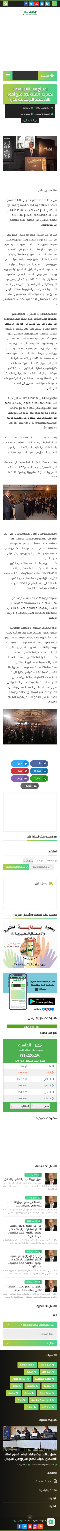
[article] (30, 804)
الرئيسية (45, 76)
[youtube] (36, 3)
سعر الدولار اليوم (32, 1027)
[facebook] (26, 3)
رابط (50, 1498)
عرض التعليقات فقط (41, 867)
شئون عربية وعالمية (41, 1400)
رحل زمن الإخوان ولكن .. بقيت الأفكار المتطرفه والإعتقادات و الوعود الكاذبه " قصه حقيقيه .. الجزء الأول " (25, 1261)
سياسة (12, 1393)
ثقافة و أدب (25, 114)
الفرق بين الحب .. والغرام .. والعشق (23, 1179)
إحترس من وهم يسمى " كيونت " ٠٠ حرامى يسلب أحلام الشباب (23, 1288)
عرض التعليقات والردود (15, 867)
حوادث (27, 1393)
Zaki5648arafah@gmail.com (43, 1464)
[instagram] (35, 1526)
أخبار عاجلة (46, 1364)
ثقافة (15, 1386)
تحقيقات (31, 1386)
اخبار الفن (46, 1372)
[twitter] (31, 3)
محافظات (46, 1407)
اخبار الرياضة (26, 1364)
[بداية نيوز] (30, 12)
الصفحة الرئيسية (43, 114)
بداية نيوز (17, 1520)
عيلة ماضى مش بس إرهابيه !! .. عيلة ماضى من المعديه (24, 1204)
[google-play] (47, 3)
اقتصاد (30, 1372)
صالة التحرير (43, 27)
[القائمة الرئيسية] (7, 75)
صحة (20, 1400)
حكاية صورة (45, 1393)
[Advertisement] (30, 49)
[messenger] (42, 3)
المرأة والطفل (19, 1379)
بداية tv (47, 1386)
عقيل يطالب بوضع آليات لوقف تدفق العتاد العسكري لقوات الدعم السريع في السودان (30, 1456)
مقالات (29, 1407)
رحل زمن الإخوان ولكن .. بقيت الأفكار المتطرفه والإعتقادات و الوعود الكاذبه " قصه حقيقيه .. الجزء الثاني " (25, 1230)
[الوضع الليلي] (51, 1522)
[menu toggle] (54, 3)
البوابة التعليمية (43, 1379)
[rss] (40, 1526)
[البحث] (5, 3)
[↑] (30, 1517)
